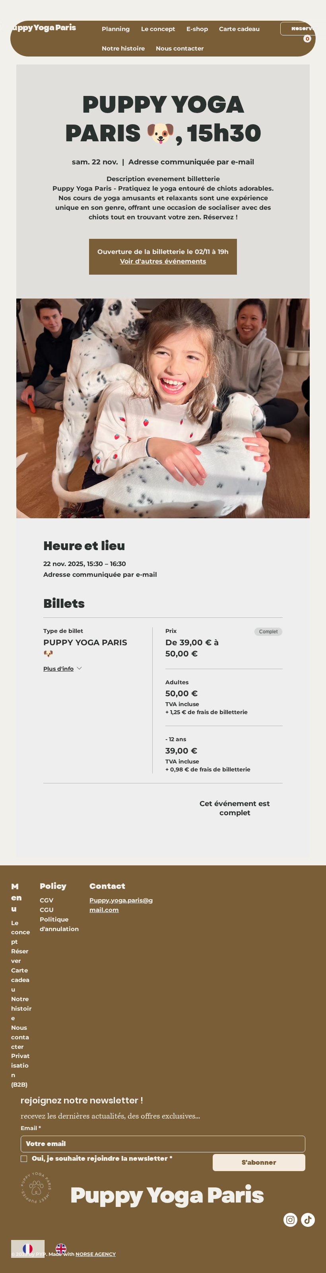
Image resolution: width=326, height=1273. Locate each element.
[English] (61, 1249)
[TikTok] (308, 1220)
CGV (47, 900)
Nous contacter (20, 1037)
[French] (27, 1249)
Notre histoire (21, 1009)
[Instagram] (290, 1220)
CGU (47, 910)
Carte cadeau (20, 980)
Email (31, 1128)
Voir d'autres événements (163, 261)
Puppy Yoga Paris (41, 27)
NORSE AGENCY (96, 1254)
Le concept (20, 933)
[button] (180, 48)
